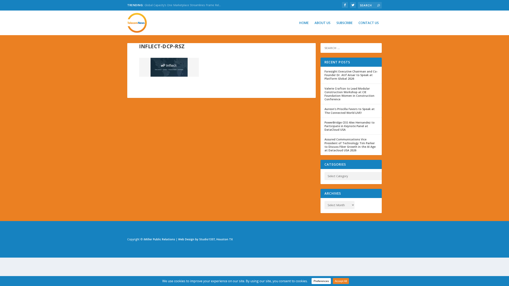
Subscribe (344, 23)
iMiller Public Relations (159, 239)
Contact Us (368, 23)
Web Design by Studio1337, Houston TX (205, 239)
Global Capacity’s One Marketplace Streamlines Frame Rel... (183, 5)
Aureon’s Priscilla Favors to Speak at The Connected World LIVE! (349, 110)
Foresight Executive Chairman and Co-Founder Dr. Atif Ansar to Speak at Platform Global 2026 (351, 75)
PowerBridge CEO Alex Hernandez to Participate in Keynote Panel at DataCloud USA (349, 126)
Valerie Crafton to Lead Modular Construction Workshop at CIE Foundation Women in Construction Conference (349, 94)
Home (304, 23)
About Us (322, 23)
